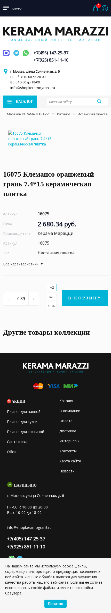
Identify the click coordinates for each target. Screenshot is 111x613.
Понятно (55, 603)
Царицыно (25, 485)
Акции (18, 401)
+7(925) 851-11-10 (51, 60)
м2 (52, 287)
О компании (69, 410)
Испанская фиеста (93, 114)
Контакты (68, 450)
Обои (12, 451)
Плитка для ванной (24, 411)
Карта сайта (70, 461)
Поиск (99, 101)
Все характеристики (20, 264)
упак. (52, 305)
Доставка (67, 430)
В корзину (84, 298)
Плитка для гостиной (25, 431)
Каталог (63, 114)
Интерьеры (69, 440)
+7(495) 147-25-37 (51, 53)
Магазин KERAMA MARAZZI (28, 114)
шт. (51, 296)
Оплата (66, 420)
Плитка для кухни (22, 421)
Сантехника (17, 441)
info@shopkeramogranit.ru (32, 87)
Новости (67, 471)
